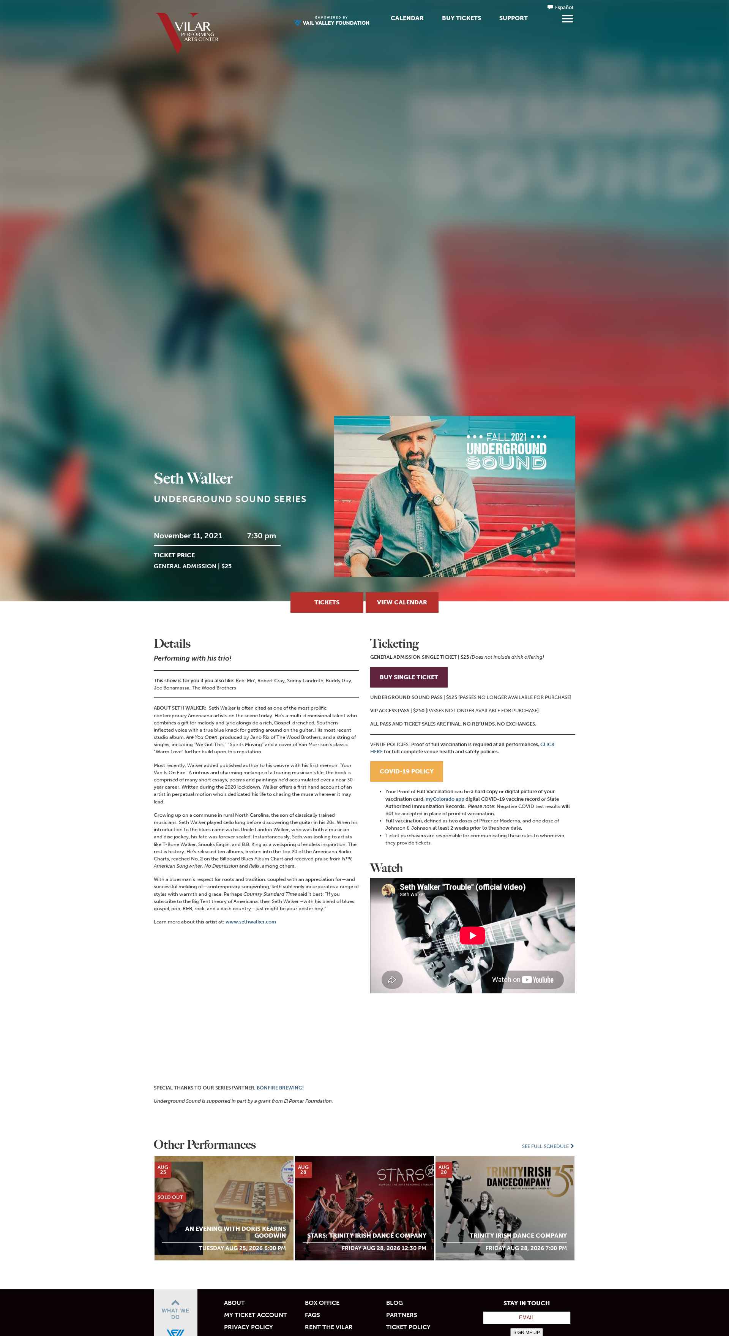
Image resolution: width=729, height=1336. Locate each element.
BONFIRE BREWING (279, 1088)
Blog (394, 1302)
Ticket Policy (408, 1327)
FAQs (312, 1315)
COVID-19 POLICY (407, 771)
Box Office (322, 1302)
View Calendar (402, 602)
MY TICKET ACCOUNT (255, 1315)
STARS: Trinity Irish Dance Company (366, 1235)
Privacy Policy (248, 1327)
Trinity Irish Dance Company (518, 1235)
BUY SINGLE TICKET (409, 677)
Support (513, 18)
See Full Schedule (546, 1146)
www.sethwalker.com (251, 922)
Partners (401, 1315)
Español (564, 7)
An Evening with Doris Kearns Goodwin (235, 1232)
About (234, 1302)
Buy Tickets (461, 18)
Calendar (407, 18)
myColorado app (445, 799)
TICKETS (326, 602)
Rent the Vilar (329, 1327)
